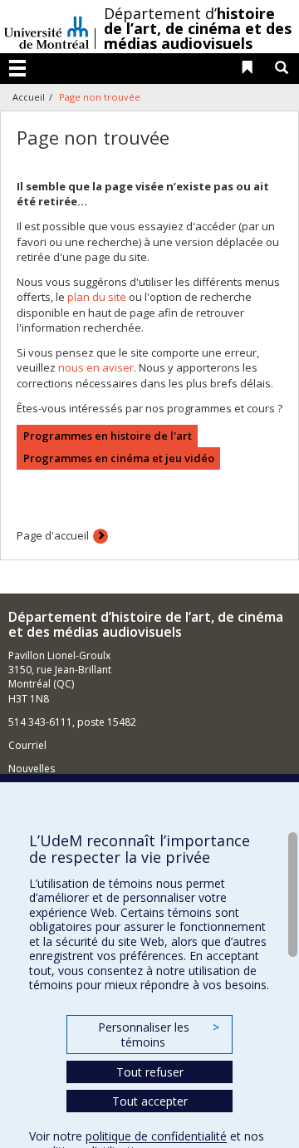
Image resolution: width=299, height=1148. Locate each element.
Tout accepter (150, 1101)
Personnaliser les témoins (158, 1034)
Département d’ (198, 28)
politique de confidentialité (156, 1136)
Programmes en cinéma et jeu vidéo (118, 458)
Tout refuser (150, 1072)
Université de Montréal (46, 26)
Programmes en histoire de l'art (107, 435)
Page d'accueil (53, 535)
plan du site (96, 296)
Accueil (28, 97)
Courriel (27, 745)
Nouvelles (31, 768)
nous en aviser (96, 367)
